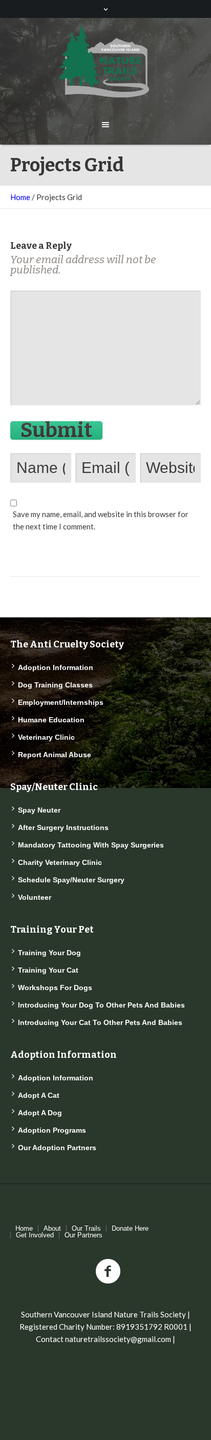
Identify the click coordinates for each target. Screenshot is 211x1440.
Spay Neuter (39, 810)
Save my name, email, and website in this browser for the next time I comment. (100, 520)
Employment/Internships (60, 702)
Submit (56, 430)
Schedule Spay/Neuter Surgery (71, 880)
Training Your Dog (49, 953)
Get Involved (35, 1235)
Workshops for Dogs (55, 987)
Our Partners (83, 1235)
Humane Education (51, 720)
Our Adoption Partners (57, 1147)
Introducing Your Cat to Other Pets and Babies (100, 1022)
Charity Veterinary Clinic (60, 862)
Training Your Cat (48, 970)
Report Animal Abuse (54, 755)
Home (20, 197)
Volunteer (34, 897)
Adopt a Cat (38, 1095)
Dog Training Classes (55, 685)
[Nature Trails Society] (106, 61)
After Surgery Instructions (63, 827)
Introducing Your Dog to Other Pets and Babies (101, 1005)
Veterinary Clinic (46, 737)
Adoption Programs (52, 1130)
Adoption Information (55, 667)
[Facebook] (108, 1272)
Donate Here (130, 1228)
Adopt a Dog (40, 1113)
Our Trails (86, 1228)
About (52, 1228)
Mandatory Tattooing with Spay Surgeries (91, 845)
